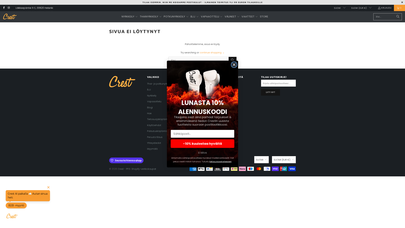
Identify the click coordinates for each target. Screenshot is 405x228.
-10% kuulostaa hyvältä (202, 143)
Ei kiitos (202, 153)
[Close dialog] (234, 64)
